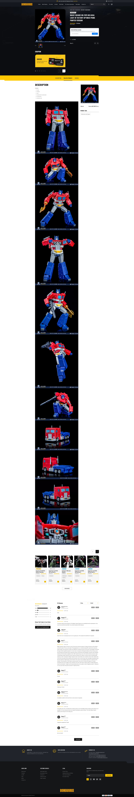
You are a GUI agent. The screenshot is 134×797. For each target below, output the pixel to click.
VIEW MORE (67, 588)
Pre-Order (51, 4)
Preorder (23, 773)
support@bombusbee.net (101, 756)
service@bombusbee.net (101, 755)
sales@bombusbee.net (100, 752)
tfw (100, 779)
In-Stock (56, 4)
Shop (73, 10)
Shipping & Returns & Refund (68, 773)
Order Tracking (43, 778)
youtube (94, 779)
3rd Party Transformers (85, 10)
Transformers (77, 10)
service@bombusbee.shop (94, 753)
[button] (35, 70)
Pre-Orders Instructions (69, 4)
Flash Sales (78, 4)
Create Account (43, 776)
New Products (44, 4)
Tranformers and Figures (85, 114)
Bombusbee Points (43, 773)
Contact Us (84, 4)
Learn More (80, 1)
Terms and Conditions (67, 774)
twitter (98, 43)
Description (58, 78)
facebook (95, 43)
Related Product (68, 78)
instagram (91, 779)
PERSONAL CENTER (112, 4)
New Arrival (23, 771)
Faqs (22, 776)
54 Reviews (78, 23)
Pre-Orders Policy (66, 776)
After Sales (61, 4)
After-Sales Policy (43, 771)
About (22, 778)
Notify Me (94, 33)
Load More (78, 739)
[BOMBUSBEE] (26, 4)
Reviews (77, 78)
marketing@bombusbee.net (102, 757)
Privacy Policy (65, 771)
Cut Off (22, 774)
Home (39, 4)
